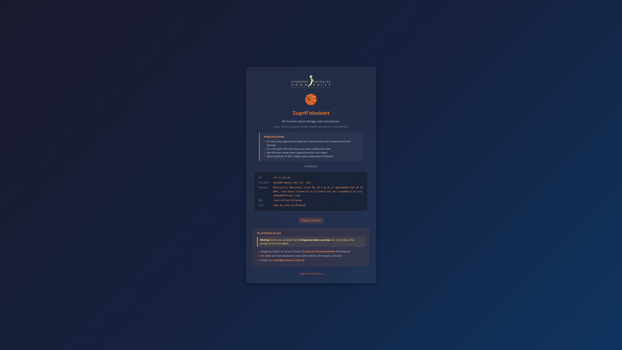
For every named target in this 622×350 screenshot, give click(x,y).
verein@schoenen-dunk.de (288, 260)
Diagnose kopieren (311, 220)
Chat (268, 255)
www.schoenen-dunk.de (311, 273)
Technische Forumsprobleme (318, 251)
